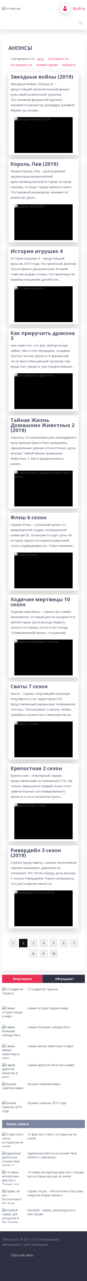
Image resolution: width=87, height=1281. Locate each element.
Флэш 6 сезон (28, 517)
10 (53, 954)
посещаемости (21, 65)
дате (40, 59)
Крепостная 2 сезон (36, 768)
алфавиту (69, 65)
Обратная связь (22, 1255)
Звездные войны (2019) (42, 76)
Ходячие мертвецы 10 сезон (40, 602)
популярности (58, 59)
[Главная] (18, 9)
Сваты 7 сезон (29, 686)
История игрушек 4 (37, 251)
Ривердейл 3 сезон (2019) (36, 853)
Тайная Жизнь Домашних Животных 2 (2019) (43, 425)
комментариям (47, 65)
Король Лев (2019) (34, 163)
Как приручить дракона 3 (43, 336)
